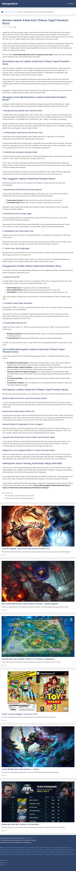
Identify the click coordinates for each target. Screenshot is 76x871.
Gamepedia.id (9, 3)
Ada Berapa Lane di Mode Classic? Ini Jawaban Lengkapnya (28, 659)
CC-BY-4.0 (29, 838)
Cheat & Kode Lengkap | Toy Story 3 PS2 (19, 714)
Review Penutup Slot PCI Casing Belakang (19, 498)
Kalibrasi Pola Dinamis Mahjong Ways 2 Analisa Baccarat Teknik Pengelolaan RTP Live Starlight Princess (36, 848)
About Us (3, 865)
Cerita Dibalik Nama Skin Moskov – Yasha (20, 769)
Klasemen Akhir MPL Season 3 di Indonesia (20, 824)
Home (5, 12)
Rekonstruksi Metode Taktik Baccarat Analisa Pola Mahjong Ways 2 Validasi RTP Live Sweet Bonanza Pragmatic (37, 854)
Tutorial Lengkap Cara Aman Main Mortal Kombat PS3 (25, 548)
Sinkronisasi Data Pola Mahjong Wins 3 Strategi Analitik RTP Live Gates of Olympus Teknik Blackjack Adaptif (36, 852)
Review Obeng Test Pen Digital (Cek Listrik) (19, 496)
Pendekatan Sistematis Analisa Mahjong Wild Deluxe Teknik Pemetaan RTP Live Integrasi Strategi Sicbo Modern (37, 850)
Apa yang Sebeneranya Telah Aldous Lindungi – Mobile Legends (30, 603)
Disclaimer (3, 863)
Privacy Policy (4, 860)
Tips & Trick (12, 12)
